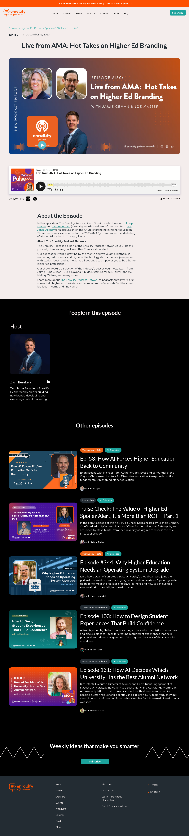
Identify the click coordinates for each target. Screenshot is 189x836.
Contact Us (108, 790)
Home (58, 784)
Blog (126, 13)
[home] (14, 13)
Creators (67, 13)
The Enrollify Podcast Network (79, 280)
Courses (104, 13)
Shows (56, 13)
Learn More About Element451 (112, 798)
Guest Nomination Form (115, 806)
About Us (107, 784)
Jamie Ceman (61, 226)
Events (79, 13)
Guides (116, 13)
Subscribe (177, 12)
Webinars (91, 13)
